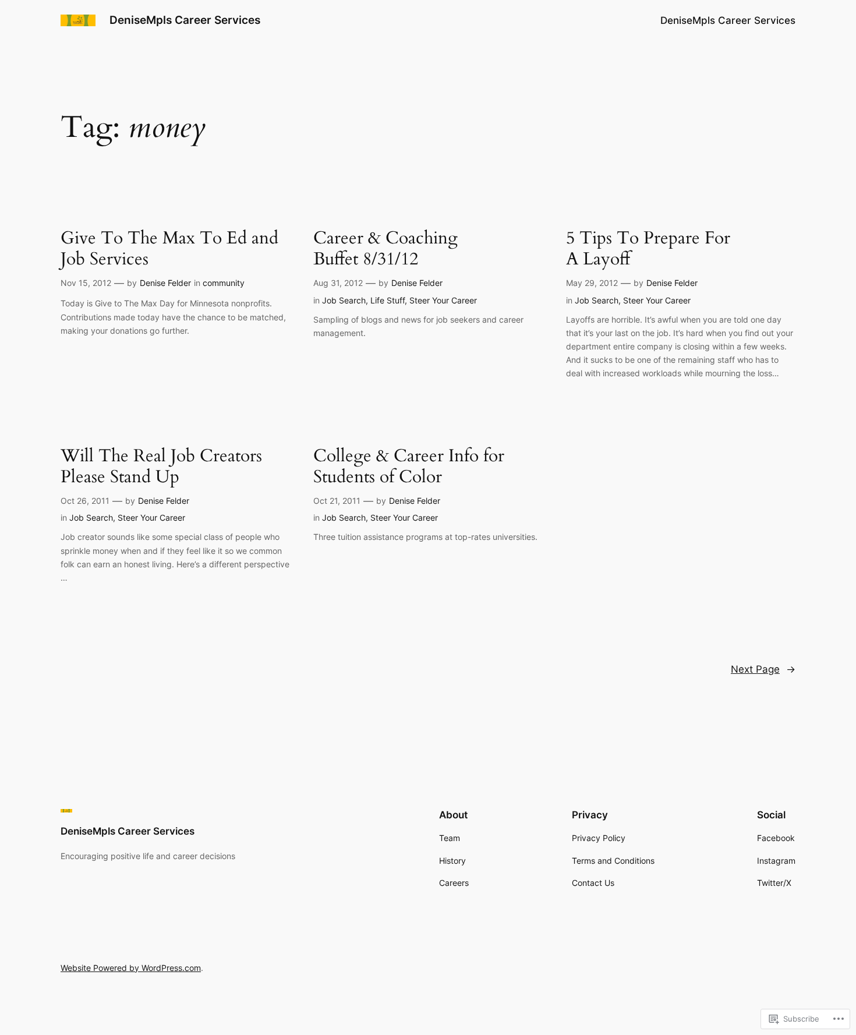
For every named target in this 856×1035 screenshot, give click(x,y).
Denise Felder (165, 283)
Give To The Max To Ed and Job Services (169, 249)
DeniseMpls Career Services (184, 20)
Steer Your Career (443, 300)
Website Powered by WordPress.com (131, 968)
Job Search (344, 300)
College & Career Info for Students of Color (408, 467)
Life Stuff (387, 300)
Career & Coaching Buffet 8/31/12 (385, 249)
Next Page (763, 669)
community (224, 283)
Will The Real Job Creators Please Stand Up (161, 467)
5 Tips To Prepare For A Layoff (648, 249)
